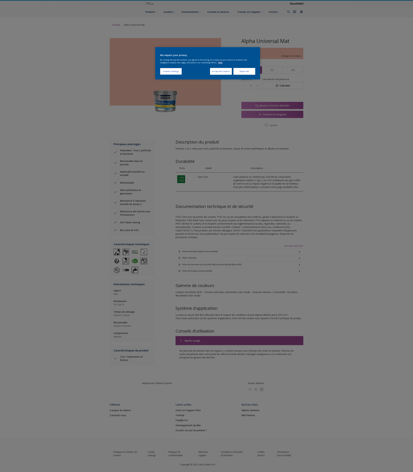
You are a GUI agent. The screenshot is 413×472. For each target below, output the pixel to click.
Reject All (244, 71)
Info (220, 62)
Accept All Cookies (221, 71)
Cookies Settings (171, 71)
